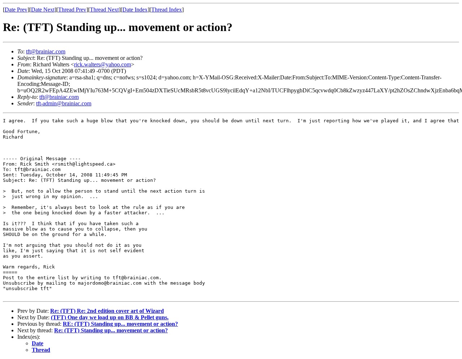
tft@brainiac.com (45, 51)
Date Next (43, 9)
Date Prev (16, 9)
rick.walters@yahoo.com (102, 64)
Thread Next (104, 9)
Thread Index (166, 9)
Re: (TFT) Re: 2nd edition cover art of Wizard (107, 311)
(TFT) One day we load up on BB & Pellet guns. (110, 317)
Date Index (135, 9)
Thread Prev (72, 9)
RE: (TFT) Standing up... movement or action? (120, 324)
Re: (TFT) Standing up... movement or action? (111, 330)
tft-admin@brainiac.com (63, 103)
